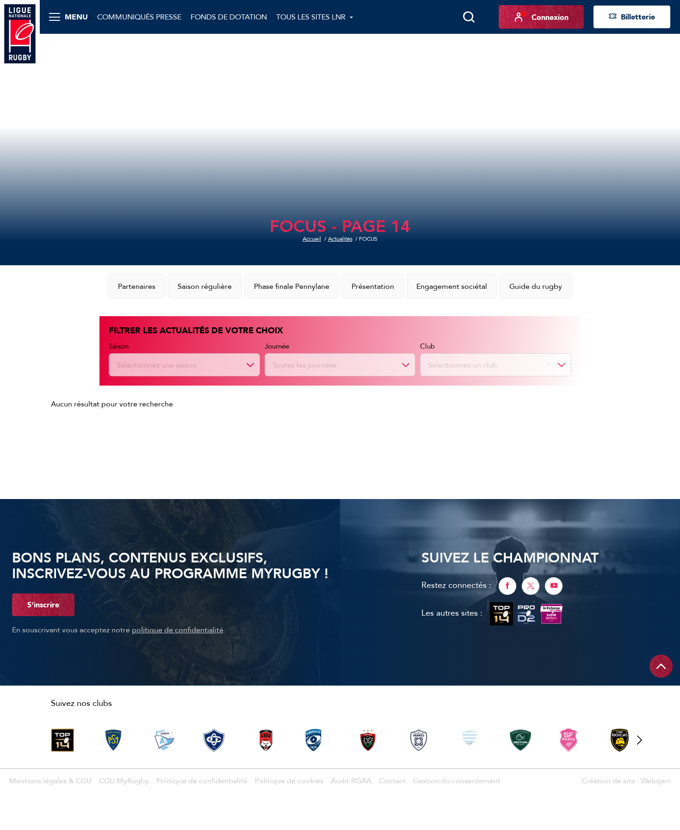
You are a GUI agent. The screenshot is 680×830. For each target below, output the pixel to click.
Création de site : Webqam (626, 780)
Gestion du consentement (457, 780)
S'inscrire (43, 605)
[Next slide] (639, 740)
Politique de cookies (289, 780)
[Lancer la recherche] (468, 17)
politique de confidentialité (177, 629)
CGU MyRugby (124, 780)
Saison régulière (205, 286)
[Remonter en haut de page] (661, 666)
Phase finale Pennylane (291, 286)
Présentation (373, 286)
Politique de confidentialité (201, 780)
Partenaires (136, 286)
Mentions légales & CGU (50, 780)
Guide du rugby (535, 286)
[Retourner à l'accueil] (20, 32)
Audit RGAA (351, 780)
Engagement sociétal (451, 286)
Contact (392, 780)
